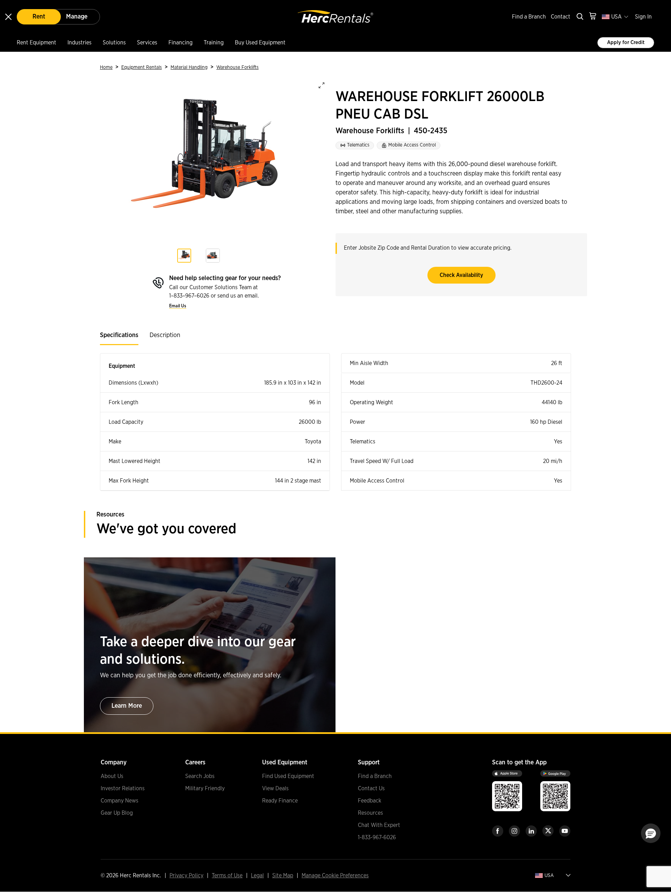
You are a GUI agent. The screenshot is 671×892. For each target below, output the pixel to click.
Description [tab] (165, 335)
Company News (119, 801)
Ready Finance (280, 801)
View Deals (275, 788)
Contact (560, 17)
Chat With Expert (379, 825)
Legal (257, 875)
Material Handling (189, 67)
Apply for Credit (625, 42)
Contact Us (371, 788)
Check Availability (461, 275)
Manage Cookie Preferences (335, 875)
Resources (370, 813)
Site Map (282, 875)
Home (106, 67)
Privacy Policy (186, 875)
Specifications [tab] (119, 335)
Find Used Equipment (288, 776)
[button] (651, 833)
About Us (112, 776)
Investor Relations (123, 788)
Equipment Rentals (141, 67)
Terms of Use (227, 875)
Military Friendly (205, 788)
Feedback (369, 801)
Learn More (126, 706)
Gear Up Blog (117, 813)
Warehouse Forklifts (237, 67)
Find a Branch (529, 17)
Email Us (177, 306)
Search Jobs (200, 776)
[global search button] (579, 17)
